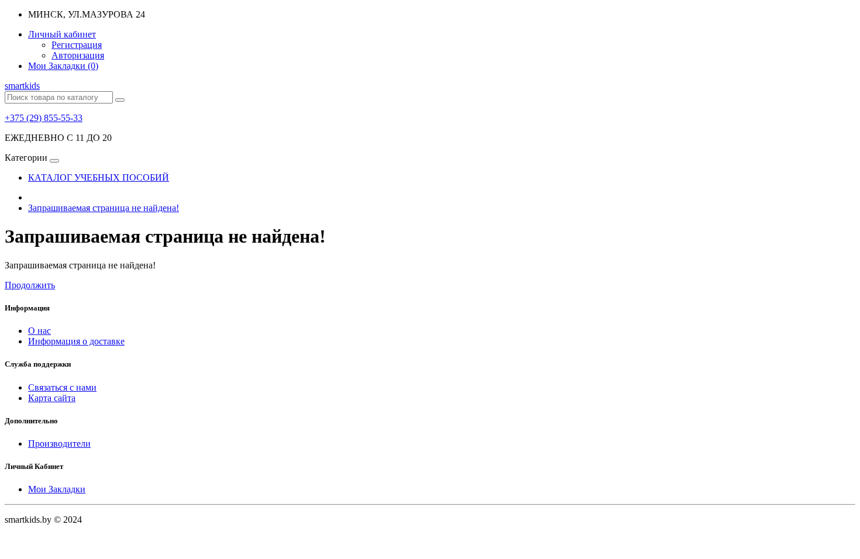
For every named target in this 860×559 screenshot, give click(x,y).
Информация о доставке (76, 341)
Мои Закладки (56, 489)
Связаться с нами (62, 387)
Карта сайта (51, 398)
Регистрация (76, 45)
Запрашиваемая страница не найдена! (103, 208)
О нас (39, 331)
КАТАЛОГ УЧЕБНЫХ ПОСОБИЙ (98, 177)
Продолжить (30, 285)
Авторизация (77, 55)
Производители (59, 443)
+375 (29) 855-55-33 (43, 118)
